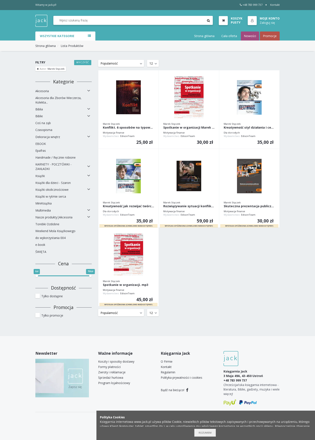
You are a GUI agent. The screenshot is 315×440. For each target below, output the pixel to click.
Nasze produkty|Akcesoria (53, 217)
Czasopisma (43, 130)
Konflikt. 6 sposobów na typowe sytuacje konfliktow (128, 127)
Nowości (250, 36)
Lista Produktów (72, 46)
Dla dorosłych (232, 132)
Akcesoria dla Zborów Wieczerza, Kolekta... (58, 100)
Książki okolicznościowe (52, 190)
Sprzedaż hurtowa (110, 377)
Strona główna (204, 36)
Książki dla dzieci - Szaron (53, 183)
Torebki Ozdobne (47, 224)
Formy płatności (109, 367)
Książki (40, 176)
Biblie (39, 116)
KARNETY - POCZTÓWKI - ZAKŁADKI (53, 166)
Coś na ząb (43, 123)
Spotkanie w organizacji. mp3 (125, 285)
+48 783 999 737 (252, 5)
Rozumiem (205, 432)
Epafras (40, 151)
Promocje (270, 36)
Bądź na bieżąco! (173, 390)
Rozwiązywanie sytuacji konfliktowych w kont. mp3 (188, 206)
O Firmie (166, 361)
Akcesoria (42, 91)
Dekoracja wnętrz (47, 137)
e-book (40, 245)
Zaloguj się (267, 23)
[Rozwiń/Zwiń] (89, 91)
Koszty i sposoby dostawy (116, 361)
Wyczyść (82, 62)
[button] (264, 20)
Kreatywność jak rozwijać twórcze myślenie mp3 (128, 206)
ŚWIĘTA (40, 252)
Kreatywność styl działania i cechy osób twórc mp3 (249, 127)
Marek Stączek (52, 68)
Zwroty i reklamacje (112, 372)
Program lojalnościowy (114, 383)
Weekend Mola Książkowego (55, 231)
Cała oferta (229, 36)
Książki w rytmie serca (50, 196)
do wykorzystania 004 (50, 238)
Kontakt (275, 5)
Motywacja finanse (113, 132)
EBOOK (40, 144)
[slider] (36, 276)
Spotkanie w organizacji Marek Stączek (188, 127)
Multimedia (43, 210)
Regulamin (168, 372)
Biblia (39, 109)
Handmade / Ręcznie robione (55, 157)
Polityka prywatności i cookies (181, 377)
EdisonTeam (127, 136)
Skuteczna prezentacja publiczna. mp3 (249, 206)
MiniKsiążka (43, 203)
